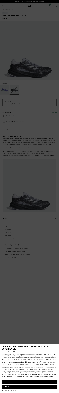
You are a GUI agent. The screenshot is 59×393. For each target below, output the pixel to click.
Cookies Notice (43, 364)
